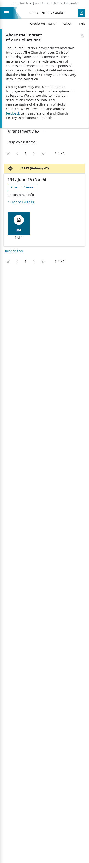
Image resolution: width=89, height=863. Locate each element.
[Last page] (42, 153)
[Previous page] (17, 153)
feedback (13, 113)
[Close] (82, 35)
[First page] (8, 153)
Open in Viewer (23, 187)
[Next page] (33, 153)
